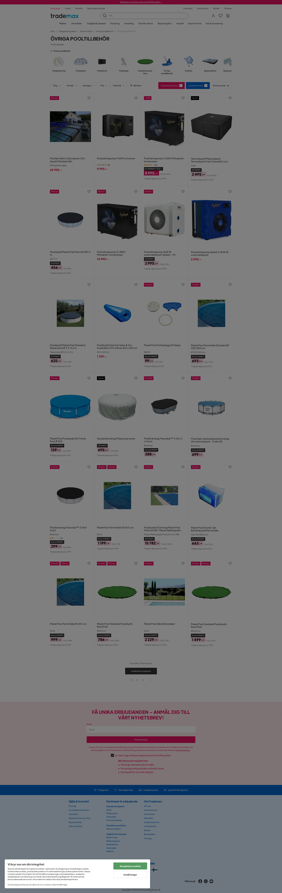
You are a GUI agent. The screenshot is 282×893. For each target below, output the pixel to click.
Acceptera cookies (130, 866)
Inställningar (130, 874)
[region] (77, 873)
